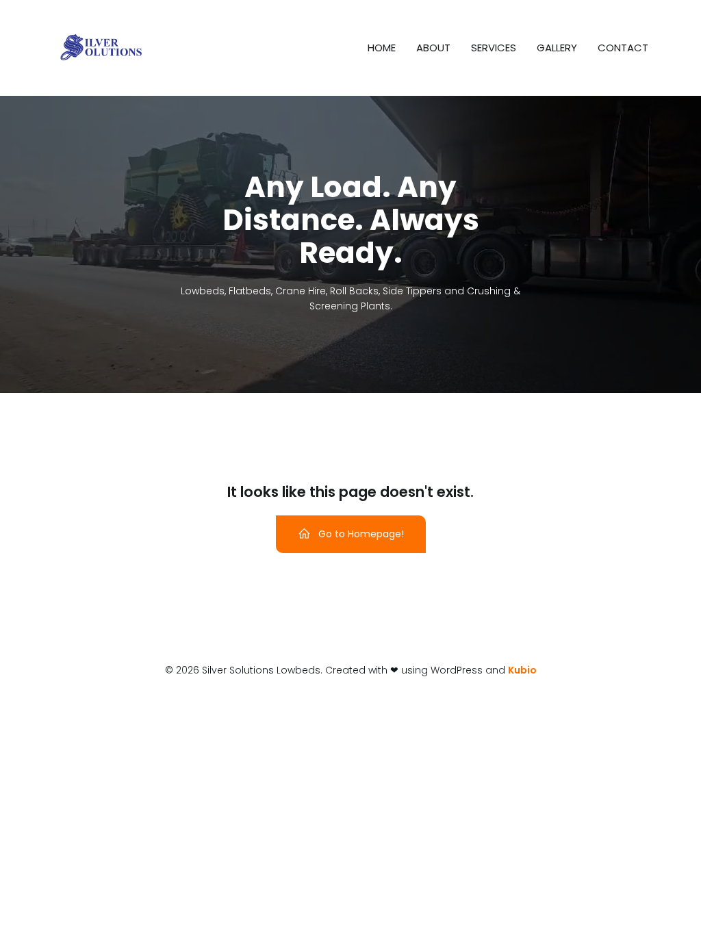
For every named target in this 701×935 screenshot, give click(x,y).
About (433, 47)
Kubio (522, 670)
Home (382, 47)
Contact (623, 47)
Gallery (557, 47)
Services (493, 47)
